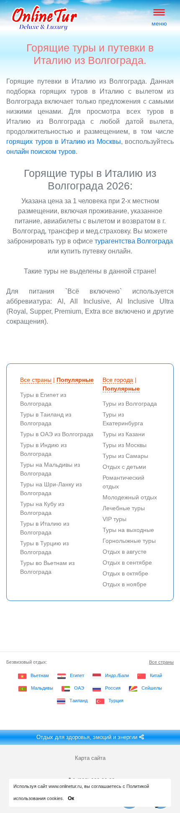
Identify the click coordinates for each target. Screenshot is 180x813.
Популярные (75, 379)
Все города (118, 379)
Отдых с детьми (124, 466)
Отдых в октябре (125, 573)
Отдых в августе (125, 551)
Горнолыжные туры (129, 540)
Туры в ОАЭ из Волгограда (56, 434)
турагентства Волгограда (134, 241)
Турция (115, 700)
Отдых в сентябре (127, 562)
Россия (113, 687)
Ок (71, 798)
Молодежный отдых (130, 497)
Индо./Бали (117, 675)
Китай (156, 675)
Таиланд (78, 700)
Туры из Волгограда (130, 403)
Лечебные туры (124, 508)
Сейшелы (151, 687)
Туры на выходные (128, 530)
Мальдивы (42, 687)
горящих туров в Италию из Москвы (63, 141)
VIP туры (114, 519)
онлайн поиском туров (41, 151)
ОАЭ (79, 687)
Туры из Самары (125, 456)
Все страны (35, 379)
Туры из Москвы (125, 445)
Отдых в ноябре (125, 584)
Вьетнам (40, 675)
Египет (77, 675)
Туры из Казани (124, 434)
